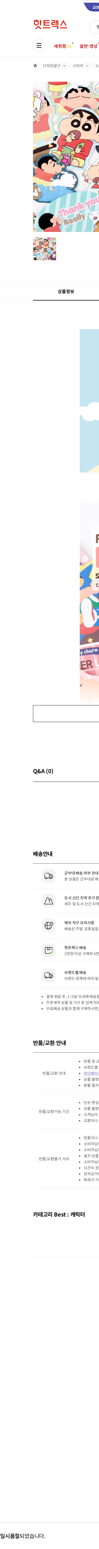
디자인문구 (52, 65)
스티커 (78, 65)
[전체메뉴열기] (39, 45)
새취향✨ (63, 46)
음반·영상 (88, 46)
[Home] (35, 65)
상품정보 (66, 291)
